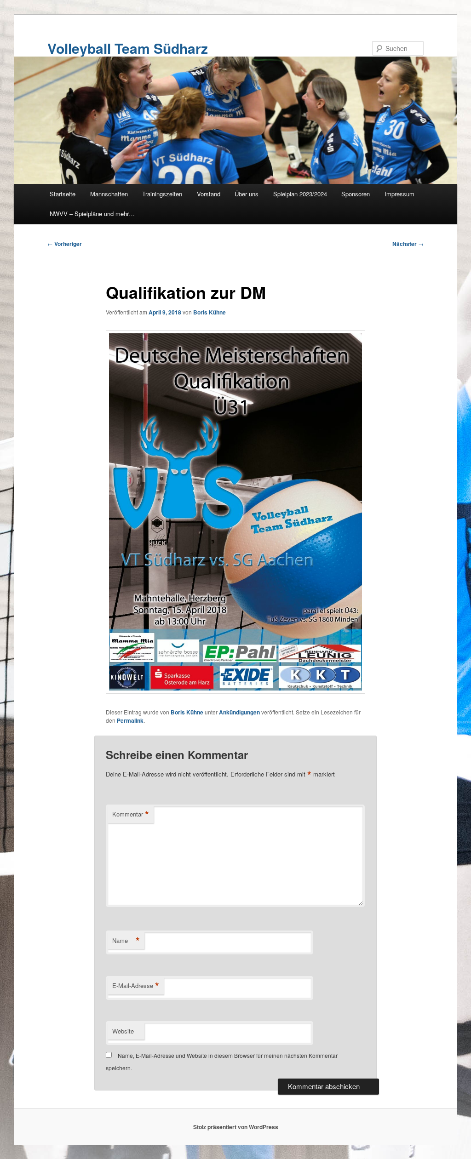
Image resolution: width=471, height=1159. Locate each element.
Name (126, 940)
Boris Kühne (209, 312)
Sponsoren (355, 193)
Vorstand (208, 193)
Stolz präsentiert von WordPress (235, 1127)
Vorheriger (64, 244)
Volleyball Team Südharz (127, 48)
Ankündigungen (239, 712)
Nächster (408, 244)
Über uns (246, 193)
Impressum (399, 193)
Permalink (130, 720)
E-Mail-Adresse (135, 985)
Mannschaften (109, 193)
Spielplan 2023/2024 (300, 193)
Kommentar (130, 814)
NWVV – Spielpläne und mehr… (92, 213)
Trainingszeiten (162, 193)
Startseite (62, 193)
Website (123, 1031)
